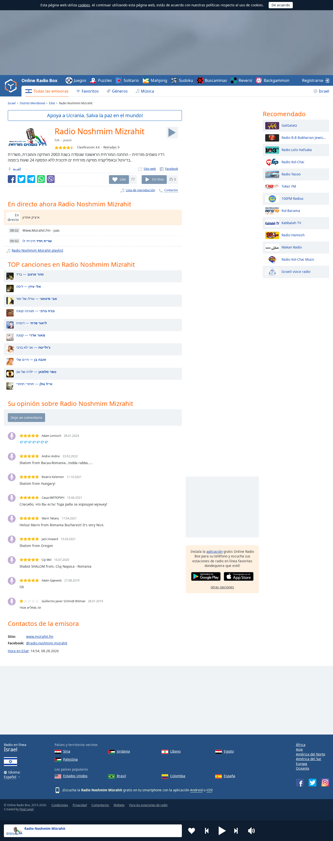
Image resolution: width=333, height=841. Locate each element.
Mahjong (159, 80)
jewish (67, 140)
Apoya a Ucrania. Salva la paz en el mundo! (95, 115)
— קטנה (30, 335)
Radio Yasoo (291, 174)
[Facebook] (169, 169)
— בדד (30, 274)
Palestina (70, 759)
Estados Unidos (75, 776)
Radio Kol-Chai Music (298, 259)
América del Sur (308, 758)
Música (147, 91)
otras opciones (222, 587)
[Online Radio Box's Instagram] (325, 782)
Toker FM (289, 186)
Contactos (171, 190)
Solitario (131, 80)
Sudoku (186, 80)
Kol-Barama (291, 210)
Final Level (27, 809)
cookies (84, 5)
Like (123, 179)
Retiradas (109, 147)
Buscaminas (216, 80)
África (300, 744)
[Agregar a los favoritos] (191, 831)
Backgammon (276, 80)
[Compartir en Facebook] (12, 179)
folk (57, 140)
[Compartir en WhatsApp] (41, 179)
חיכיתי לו (37, 241)
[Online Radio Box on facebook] (300, 782)
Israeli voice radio (296, 271)
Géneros (120, 91)
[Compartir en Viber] (51, 179)
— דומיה (31, 323)
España (229, 776)
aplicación (214, 551)
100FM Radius (293, 198)
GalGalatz (289, 125)
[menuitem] (47, 91)
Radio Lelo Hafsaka (297, 149)
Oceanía (302, 768)
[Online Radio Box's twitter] (312, 782)
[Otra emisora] (238, 831)
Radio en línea (15, 747)
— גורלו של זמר (36, 298)
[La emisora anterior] (207, 831)
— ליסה (28, 286)
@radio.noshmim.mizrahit (46, 643)
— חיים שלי (31, 359)
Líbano (175, 751)
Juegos (80, 80)
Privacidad (80, 805)
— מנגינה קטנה (35, 310)
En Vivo (158, 179)
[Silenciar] (253, 831)
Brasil (121, 776)
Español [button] (10, 777)
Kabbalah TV (291, 222)
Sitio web (150, 169)
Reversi (245, 80)
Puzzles (105, 80)
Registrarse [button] (312, 80)
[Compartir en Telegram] (31, 179)
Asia (299, 749)
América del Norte (310, 754)
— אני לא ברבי (33, 347)
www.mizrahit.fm (39, 636)
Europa (301, 763)
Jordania (123, 751)
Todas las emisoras (51, 91)
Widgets (119, 805)
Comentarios (100, 805)
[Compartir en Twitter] (21, 179)
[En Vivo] (172, 132)
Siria (66, 751)
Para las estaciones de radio (148, 805)
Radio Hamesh (293, 234)
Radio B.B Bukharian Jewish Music (304, 137)
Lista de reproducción (140, 190)
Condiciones (59, 805)
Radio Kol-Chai (293, 161)
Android (196, 790)
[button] (222, 831)
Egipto (229, 751)
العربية (17, 169)
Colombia (177, 776)
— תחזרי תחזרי (34, 384)
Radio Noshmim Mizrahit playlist (37, 250)
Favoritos (90, 91)
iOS (209, 790)
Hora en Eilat (18, 651)
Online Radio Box (39, 80)
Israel (324, 91)
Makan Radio (292, 247)
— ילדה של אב (36, 371)
